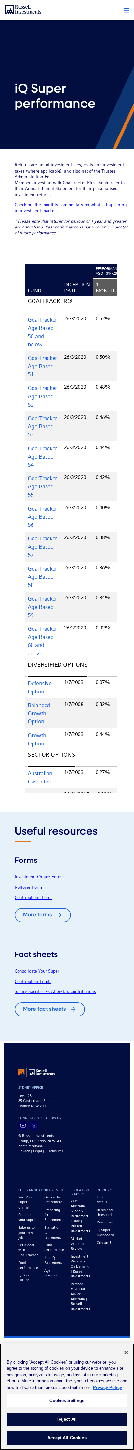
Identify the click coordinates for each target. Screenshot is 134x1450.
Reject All (67, 1419)
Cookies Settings (66, 1400)
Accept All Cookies (66, 1437)
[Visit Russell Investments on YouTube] (23, 1126)
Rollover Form (28, 888)
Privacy (24, 1151)
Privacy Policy (107, 1387)
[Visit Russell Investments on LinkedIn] (34, 1126)
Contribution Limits (33, 982)
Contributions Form (33, 898)
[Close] (126, 1352)
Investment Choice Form (38, 877)
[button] (126, 10)
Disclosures (54, 1151)
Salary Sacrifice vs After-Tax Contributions (55, 992)
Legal (37, 1151)
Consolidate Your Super (37, 971)
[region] (67, 1396)
